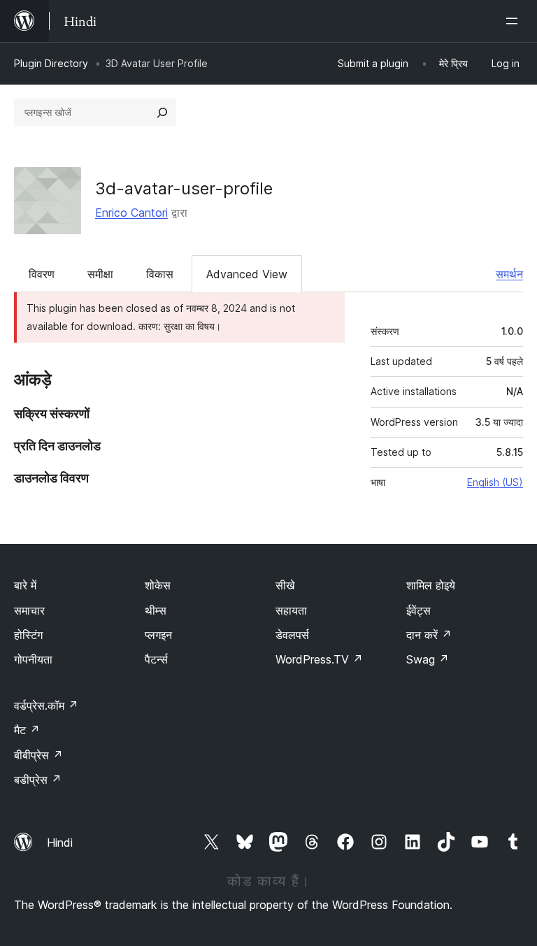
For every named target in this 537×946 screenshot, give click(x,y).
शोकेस (158, 585)
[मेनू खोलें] (514, 21)
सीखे (284, 585)
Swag (427, 659)
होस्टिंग (28, 635)
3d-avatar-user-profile (184, 188)
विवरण (42, 274)
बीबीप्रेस (38, 755)
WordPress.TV (319, 659)
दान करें (429, 635)
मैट (27, 730)
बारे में (25, 585)
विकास (159, 274)
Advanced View (246, 274)
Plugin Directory (51, 63)
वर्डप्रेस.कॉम (46, 705)
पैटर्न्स (156, 659)
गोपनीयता (33, 659)
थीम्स (155, 610)
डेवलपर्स (292, 635)
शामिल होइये (430, 585)
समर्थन (509, 274)
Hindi (60, 843)
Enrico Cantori (131, 213)
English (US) (495, 482)
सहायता (291, 610)
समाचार (29, 610)
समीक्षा (100, 274)
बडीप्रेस (38, 780)
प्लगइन (158, 635)
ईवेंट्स (418, 610)
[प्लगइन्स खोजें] (162, 113)
